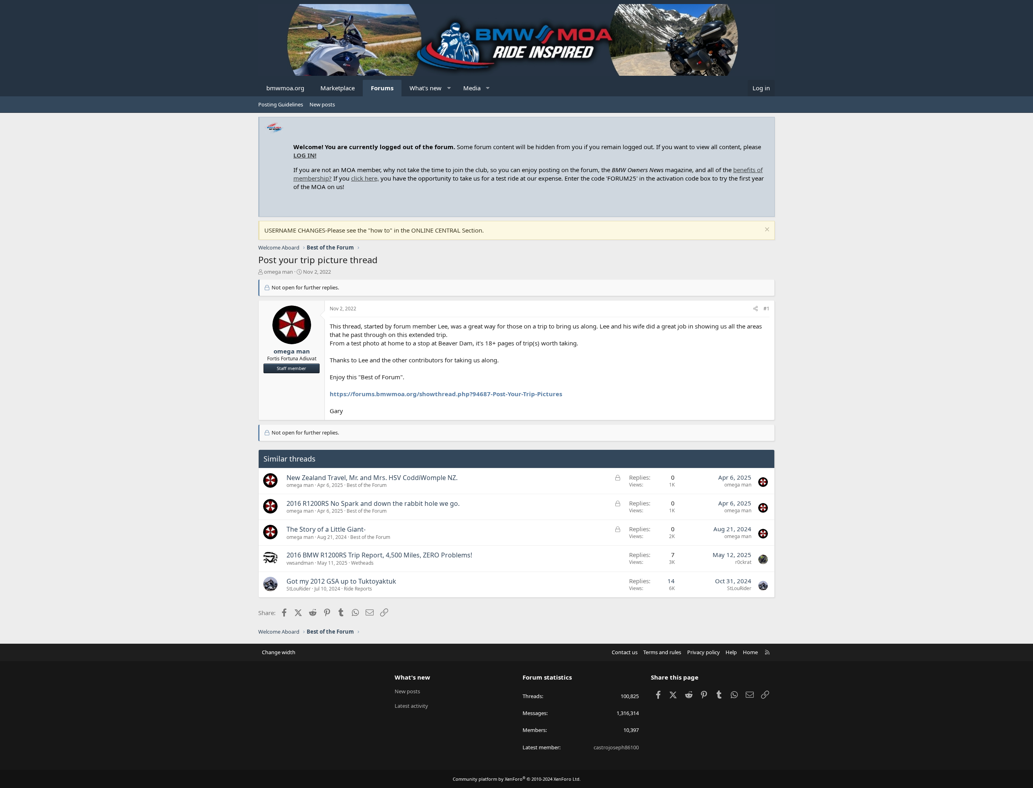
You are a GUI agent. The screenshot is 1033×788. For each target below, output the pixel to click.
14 (671, 581)
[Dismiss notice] (766, 230)
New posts (322, 104)
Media (472, 88)
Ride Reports (358, 588)
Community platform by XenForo (517, 779)
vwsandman (300, 562)
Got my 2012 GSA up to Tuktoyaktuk (341, 581)
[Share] (756, 309)
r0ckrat (743, 562)
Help (731, 652)
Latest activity (411, 705)
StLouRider (298, 588)
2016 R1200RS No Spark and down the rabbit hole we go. (373, 503)
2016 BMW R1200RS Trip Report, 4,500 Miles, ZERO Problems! (379, 555)
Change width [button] (278, 652)
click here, (365, 178)
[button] (449, 88)
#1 (766, 308)
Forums (382, 88)
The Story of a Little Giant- (326, 529)
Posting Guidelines (280, 104)
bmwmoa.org (285, 88)
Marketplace (337, 88)
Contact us (625, 652)
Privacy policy (703, 652)
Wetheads (362, 562)
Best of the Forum (367, 485)
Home (750, 652)
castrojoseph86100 (616, 747)
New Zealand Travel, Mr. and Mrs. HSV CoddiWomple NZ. (372, 477)
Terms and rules (662, 652)
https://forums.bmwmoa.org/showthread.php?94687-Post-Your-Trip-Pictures (446, 394)
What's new (425, 88)
